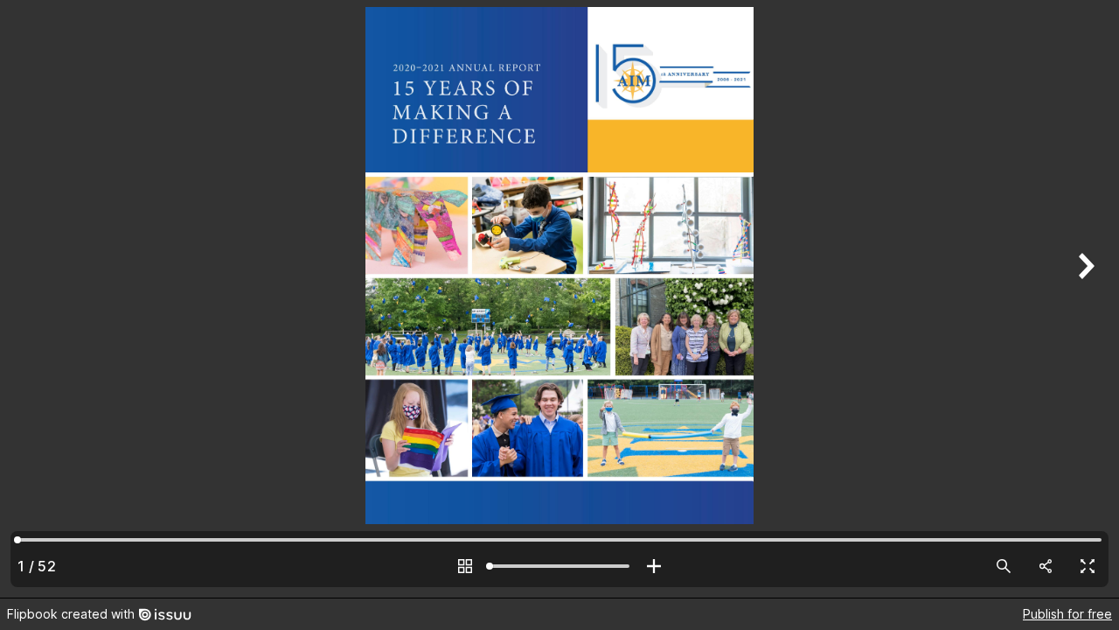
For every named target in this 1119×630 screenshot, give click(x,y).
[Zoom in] (653, 566)
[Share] (1045, 566)
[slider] (559, 566)
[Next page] (1084, 299)
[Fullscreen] (1087, 566)
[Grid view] (465, 566)
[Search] (1003, 566)
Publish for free (1067, 613)
